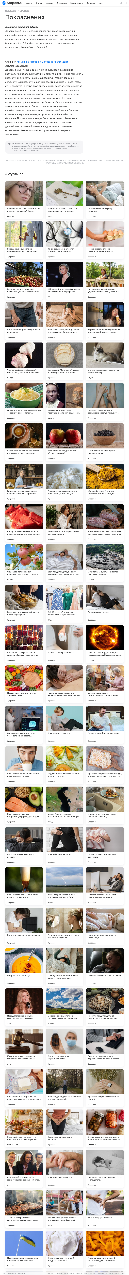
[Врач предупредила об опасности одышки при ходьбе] (64, 1088)
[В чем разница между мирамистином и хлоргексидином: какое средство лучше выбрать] (64, 1048)
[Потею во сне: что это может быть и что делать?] (105, 1169)
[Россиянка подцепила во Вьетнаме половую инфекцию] (24, 240)
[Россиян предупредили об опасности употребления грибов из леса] (105, 1007)
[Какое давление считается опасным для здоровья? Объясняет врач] (64, 240)
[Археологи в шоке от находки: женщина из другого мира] (64, 200)
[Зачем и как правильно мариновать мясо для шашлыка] (24, 1209)
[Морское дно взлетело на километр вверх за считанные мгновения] (64, 1007)
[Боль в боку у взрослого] (105, 1209)
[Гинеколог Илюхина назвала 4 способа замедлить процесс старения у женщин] (24, 482)
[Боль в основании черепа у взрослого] (24, 846)
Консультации (10, 11)
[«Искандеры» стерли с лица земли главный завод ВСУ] (64, 886)
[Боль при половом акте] (105, 604)
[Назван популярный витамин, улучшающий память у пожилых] (105, 281)
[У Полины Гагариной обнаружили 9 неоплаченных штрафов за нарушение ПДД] (64, 281)
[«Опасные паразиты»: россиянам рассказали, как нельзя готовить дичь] (105, 523)
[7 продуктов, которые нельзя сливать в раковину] (105, 805)
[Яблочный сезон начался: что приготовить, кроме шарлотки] (24, 1128)
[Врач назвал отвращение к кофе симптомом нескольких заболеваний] (24, 765)
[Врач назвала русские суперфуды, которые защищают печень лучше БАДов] (105, 765)
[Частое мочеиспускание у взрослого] (64, 1128)
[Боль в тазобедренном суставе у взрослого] (24, 321)
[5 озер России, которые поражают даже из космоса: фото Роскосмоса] (64, 805)
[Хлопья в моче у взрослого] (64, 644)
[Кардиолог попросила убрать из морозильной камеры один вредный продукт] (105, 321)
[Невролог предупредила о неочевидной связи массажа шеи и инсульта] (64, 684)
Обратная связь (89, 1273)
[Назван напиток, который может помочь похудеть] (64, 523)
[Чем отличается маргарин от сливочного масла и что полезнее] (24, 1088)
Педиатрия (24, 11)
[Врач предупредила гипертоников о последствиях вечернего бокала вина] (105, 684)
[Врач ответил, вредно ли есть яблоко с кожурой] (64, 442)
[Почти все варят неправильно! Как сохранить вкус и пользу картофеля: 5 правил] (24, 402)
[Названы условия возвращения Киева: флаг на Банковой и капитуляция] (24, 1249)
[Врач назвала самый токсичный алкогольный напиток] (24, 886)
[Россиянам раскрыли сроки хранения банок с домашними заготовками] (24, 644)
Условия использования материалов (68, 1273)
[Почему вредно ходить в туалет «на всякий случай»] (64, 926)
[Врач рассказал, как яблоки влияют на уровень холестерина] (24, 281)
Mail (4, 1273)
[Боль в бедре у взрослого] (64, 846)
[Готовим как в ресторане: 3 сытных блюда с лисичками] (105, 1249)
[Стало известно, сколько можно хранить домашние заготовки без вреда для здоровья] (105, 1128)
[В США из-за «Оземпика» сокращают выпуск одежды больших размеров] (64, 604)
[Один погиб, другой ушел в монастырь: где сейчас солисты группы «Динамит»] (24, 1169)
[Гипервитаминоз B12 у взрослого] (105, 967)
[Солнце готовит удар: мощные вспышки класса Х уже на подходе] (105, 644)
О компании (12, 1273)
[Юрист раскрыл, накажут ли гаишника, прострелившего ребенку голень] (24, 1048)
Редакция (49, 1273)
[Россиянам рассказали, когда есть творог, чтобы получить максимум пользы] (64, 482)
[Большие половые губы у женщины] (105, 200)
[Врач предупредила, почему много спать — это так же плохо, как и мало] (64, 563)
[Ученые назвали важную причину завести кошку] (105, 361)
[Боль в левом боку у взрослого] (105, 725)
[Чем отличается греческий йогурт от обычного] (64, 1249)
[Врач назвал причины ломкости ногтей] (105, 1088)
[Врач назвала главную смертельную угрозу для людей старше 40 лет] (24, 805)
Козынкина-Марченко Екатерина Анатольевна (42, 61)
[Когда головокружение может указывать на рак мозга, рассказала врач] (24, 725)
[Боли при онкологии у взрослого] (24, 926)
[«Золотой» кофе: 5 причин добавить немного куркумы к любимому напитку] (105, 482)
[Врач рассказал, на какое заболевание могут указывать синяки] (105, 402)
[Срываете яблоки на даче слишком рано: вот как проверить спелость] (24, 563)
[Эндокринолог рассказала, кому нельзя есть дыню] (64, 765)
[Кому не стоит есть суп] (24, 967)
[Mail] (4, 3)
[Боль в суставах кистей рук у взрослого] (105, 846)
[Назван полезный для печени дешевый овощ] (24, 684)
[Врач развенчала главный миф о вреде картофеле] (24, 604)
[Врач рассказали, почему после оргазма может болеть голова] (64, 321)
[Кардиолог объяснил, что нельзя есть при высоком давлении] (24, 442)
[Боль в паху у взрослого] (64, 725)
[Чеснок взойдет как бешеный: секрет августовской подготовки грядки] (24, 361)
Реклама (21, 1273)
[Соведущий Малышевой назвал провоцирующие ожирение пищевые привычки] (64, 361)
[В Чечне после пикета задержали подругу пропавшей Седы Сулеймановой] (24, 200)
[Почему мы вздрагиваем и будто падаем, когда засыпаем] (64, 967)
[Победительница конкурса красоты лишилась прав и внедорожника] (24, 1007)
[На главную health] (14, 3)
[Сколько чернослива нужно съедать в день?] (105, 442)
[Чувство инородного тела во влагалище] (105, 926)
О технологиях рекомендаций (108, 1273)
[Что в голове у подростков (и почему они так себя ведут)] (64, 1209)
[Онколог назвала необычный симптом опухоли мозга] (105, 886)
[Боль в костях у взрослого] (64, 1169)
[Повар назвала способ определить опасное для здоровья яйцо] (105, 240)
